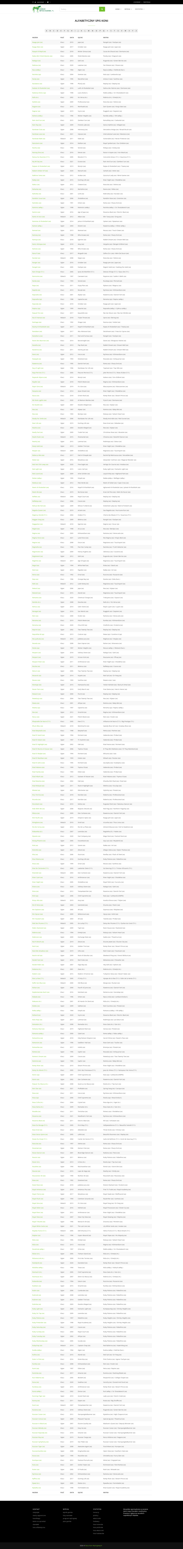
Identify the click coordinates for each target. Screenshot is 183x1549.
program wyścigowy (70, 1518)
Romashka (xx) (37, 1047)
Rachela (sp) (36, 74)
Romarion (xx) (37, 1043)
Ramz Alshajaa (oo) (39, 244)
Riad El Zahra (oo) (38, 763)
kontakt (41, 2)
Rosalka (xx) (36, 1111)
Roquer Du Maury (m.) (40, 1084)
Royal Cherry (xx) (38, 1194)
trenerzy (96, 1512)
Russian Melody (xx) (39, 1428)
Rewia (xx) (35, 703)
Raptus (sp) (36, 308)
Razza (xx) (35, 396)
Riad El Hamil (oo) (38, 735)
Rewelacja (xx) (37, 698)
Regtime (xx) (36, 561)
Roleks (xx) (36, 1006)
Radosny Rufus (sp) (39, 93)
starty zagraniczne (39, 1515)
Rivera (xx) (36, 887)
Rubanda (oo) (37, 1281)
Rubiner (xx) (36, 1300)
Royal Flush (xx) (37, 1199)
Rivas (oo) (35, 864)
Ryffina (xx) (36, 1479)
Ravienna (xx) (37, 350)
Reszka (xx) (36, 666)
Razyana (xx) (36, 391)
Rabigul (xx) (36, 61)
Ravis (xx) (35, 354)
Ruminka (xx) (36, 1373)
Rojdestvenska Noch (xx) (40, 992)
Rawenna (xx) (37, 364)
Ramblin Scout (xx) (38, 198)
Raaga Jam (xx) (37, 42)
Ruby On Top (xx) (38, 1313)
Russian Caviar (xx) (39, 1414)
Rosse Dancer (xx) (38, 1153)
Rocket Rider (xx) (38, 965)
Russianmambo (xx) (39, 1451)
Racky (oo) (35, 79)
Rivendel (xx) (36, 873)
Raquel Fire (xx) (37, 313)
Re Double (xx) (37, 405)
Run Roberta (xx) (38, 1378)
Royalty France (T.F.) (39, 1231)
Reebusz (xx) (36, 483)
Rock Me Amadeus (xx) (40, 951)
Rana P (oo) (36, 253)
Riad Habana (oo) (38, 767)
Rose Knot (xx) (37, 1130)
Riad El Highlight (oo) (39, 744)
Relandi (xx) (36, 593)
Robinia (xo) (36, 932)
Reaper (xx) (36, 451)
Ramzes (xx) (36, 249)
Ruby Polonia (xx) (38, 1318)
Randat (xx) (36, 258)
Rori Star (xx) (36, 1088)
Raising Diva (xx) (38, 152)
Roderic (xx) (36, 974)
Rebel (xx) (35, 460)
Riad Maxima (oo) (38, 781)
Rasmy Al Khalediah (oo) (40, 327)
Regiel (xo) (36, 529)
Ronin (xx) (35, 1079)
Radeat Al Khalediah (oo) (41, 88)
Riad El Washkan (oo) (39, 758)
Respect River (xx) (38, 662)
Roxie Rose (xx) (37, 1185)
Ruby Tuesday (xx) (38, 1336)
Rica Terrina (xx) (38, 795)
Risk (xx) (35, 845)
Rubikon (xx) (36, 1286)
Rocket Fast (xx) (37, 960)
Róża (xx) (35, 1245)
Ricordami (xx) (37, 804)
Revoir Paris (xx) (37, 689)
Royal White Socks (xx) (40, 1226)
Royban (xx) (36, 1235)
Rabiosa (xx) (36, 65)
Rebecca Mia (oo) (38, 455)
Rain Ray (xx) (36, 125)
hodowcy (96, 1521)
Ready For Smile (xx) (39, 419)
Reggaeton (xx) (37, 524)
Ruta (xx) (35, 1465)
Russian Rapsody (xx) (39, 1433)
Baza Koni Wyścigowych (93, 1546)
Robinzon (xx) (37, 937)
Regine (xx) (36, 542)
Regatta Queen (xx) (39, 510)
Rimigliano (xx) (37, 822)
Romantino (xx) (37, 1038)
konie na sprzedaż (39, 1521)
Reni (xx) (35, 616)
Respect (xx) (36, 653)
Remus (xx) (36, 607)
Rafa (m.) (35, 97)
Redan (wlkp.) (37, 478)
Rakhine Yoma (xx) (38, 175)
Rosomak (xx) (36, 1148)
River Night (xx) (37, 882)
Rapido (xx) (36, 290)
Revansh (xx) (36, 676)
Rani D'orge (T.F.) (38, 272)
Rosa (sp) (35, 1098)
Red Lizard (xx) (37, 474)
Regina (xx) (36, 533)
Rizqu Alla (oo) (37, 900)
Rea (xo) (35, 414)
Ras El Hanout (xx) (38, 318)
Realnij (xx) (36, 441)
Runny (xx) (36, 1401)
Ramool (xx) (36, 230)
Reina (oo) (35, 575)
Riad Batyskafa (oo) (39, 731)
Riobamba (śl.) (37, 831)
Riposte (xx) (36, 836)
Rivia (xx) (35, 891)
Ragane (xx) (36, 107)
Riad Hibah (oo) (37, 777)
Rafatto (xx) (36, 102)
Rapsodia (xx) (37, 295)
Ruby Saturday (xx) (38, 1327)
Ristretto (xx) (36, 850)
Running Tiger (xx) (38, 1396)
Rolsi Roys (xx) (37, 1020)
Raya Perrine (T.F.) (38, 373)
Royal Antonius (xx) (39, 1189)
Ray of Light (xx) (37, 368)
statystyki (139, 9)
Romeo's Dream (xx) (39, 1056)
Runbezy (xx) (36, 1387)
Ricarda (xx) (36, 799)
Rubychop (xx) (37, 1345)
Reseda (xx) (36, 643)
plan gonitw (67, 1521)
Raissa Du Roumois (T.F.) (41, 157)
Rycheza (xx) (36, 1474)
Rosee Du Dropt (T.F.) (39, 1139)
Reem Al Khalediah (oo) (40, 487)
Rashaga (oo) (36, 322)
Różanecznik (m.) (38, 1258)
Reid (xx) (35, 570)
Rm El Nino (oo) (37, 905)
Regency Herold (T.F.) (39, 515)
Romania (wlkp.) (38, 1033)
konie (117, 9)
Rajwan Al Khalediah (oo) (41, 166)
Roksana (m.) (36, 1001)
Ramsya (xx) (36, 240)
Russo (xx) (35, 1456)
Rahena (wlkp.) (37, 116)
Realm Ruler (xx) (38, 437)
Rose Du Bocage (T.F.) (39, 1125)
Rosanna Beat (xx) (38, 1121)
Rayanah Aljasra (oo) (39, 377)
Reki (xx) (35, 584)
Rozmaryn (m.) (37, 1277)
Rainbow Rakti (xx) (38, 139)
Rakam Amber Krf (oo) (40, 171)
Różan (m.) (36, 1254)
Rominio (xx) (36, 1061)
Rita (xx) (35, 854)
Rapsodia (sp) (37, 299)
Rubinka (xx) (36, 1304)
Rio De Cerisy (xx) (38, 827)
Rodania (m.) (36, 969)
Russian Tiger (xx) (38, 1446)
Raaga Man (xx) (37, 47)
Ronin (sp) (35, 1075)
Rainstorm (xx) (37, 143)
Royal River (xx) (37, 1212)
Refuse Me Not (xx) (39, 506)
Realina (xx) (36, 428)
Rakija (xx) (35, 180)
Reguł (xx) (35, 565)
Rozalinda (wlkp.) (38, 1249)
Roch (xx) (35, 946)
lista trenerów (98, 1524)
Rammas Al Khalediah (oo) (41, 221)
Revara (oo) (36, 680)
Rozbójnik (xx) (37, 1263)
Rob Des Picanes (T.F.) (40, 923)
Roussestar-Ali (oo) (38, 1176)
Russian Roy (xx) (38, 1437)
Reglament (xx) (37, 556)
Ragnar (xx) (36, 111)
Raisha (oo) (36, 148)
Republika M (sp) (38, 634)
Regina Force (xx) (38, 538)
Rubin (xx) (35, 1290)
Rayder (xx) (36, 382)
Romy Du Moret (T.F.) (39, 1070)
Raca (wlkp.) (36, 70)
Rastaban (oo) (37, 331)
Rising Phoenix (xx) (38, 841)
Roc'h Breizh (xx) (38, 942)
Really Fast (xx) (37, 432)
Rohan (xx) (36, 988)
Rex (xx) (35, 712)
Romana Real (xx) (38, 1029)
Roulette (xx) (36, 1167)
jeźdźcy (95, 1515)
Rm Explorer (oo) (38, 910)
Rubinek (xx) (36, 1295)
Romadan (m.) (37, 1024)
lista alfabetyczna (39, 1527)
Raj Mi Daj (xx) (37, 162)
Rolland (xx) (36, 1015)
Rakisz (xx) (36, 184)
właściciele (97, 1518)
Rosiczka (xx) (36, 1144)
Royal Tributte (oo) (38, 1222)
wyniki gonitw (68, 1512)
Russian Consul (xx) (39, 1419)
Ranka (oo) (36, 281)
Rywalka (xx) (36, 1488)
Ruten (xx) (35, 1469)
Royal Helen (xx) (37, 1208)
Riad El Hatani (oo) (38, 740)
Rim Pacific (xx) (37, 818)
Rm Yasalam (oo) (38, 919)
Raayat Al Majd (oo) (39, 51)
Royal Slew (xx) (37, 1217)
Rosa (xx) (35, 1093)
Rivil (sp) (35, 896)
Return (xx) (36, 671)
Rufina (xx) (36, 1355)
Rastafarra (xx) (37, 336)
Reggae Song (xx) (38, 520)
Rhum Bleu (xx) (37, 726)
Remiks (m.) (36, 602)
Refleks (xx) (36, 497)
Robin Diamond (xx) (39, 928)
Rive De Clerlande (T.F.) (40, 868)
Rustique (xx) (36, 1460)
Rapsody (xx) (36, 304)
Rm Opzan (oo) (37, 914)
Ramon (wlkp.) (37, 226)
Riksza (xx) (36, 813)
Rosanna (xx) (36, 1116)
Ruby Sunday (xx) (38, 1332)
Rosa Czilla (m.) (37, 1102)
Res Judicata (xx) (38, 639)
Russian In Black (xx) (39, 1424)
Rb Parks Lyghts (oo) (39, 400)
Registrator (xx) (37, 552)
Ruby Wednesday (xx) (39, 1341)
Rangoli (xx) (36, 267)
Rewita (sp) (36, 708)
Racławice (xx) (37, 84)
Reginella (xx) (37, 547)
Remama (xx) (36, 598)
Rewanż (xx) (36, 694)
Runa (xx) (35, 1382)
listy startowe (67, 1515)
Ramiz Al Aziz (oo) (38, 217)
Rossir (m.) (36, 1162)
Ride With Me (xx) (38, 809)
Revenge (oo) (36, 685)
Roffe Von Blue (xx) (38, 983)
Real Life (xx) (36, 423)
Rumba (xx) (36, 1364)
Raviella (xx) (36, 345)
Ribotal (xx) (36, 790)
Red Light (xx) (37, 469)
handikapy (36, 1518)
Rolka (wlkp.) (36, 1011)
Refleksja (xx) (36, 501)
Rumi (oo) (35, 1368)
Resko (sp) (35, 648)
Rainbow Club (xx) (38, 129)
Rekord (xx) (36, 588)
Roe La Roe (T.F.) (38, 978)
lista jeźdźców (98, 1527)
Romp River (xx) (37, 1066)
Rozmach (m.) (37, 1272)
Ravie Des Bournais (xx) (40, 341)
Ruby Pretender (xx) (39, 1323)
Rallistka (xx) (36, 194)
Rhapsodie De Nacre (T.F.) (41, 721)
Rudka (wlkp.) (37, 1350)
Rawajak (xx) (36, 359)
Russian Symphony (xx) (40, 1442)
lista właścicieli (98, 1530)
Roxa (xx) (35, 1180)
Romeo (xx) (36, 1052)
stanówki (36, 1524)
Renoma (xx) (36, 620)
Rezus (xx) (35, 717)
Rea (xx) (35, 409)
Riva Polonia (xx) (38, 859)
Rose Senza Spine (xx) (40, 1134)
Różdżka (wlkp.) (37, 1268)
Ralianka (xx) (36, 189)
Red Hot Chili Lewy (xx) (40, 464)
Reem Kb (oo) (37, 492)
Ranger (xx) (36, 263)
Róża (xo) (35, 1240)
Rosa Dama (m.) (37, 1107)
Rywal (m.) (36, 1483)
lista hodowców (98, 1533)
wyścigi (127, 9)
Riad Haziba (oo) (38, 772)
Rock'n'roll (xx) (37, 955)
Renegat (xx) (36, 611)
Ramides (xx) (36, 203)
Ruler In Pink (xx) (38, 1359)
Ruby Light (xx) (37, 1309)
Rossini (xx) (36, 1157)
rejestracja (146, 2)
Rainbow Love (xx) (38, 134)
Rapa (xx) (35, 285)
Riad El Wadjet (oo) (39, 754)
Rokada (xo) (36, 997)
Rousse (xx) (36, 1171)
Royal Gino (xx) (37, 1203)
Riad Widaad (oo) (38, 786)
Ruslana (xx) (36, 1410)
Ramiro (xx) (36, 212)
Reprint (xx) (36, 630)
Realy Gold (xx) (37, 446)
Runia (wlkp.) (36, 1391)
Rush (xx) (35, 1405)
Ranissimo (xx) (37, 276)
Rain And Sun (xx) (38, 120)
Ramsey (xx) (36, 235)
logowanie (136, 2)
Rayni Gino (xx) (37, 386)
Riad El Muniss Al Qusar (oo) (42, 749)
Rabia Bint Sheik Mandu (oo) (42, 56)
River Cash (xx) (37, 877)
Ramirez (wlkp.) (37, 207)
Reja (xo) (35, 579)
